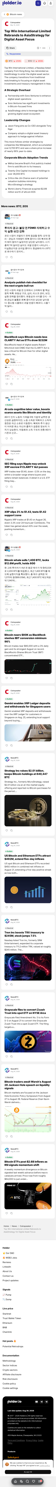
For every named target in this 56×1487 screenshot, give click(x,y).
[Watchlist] (33, 1481)
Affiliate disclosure (12, 1374)
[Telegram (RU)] (46, 1402)
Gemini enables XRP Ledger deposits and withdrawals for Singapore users (27, 705)
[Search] (38, 3)
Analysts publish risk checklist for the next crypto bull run (25, 284)
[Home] (15, 1481)
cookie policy (44, 1465)
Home (6, 1226)
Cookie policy (9, 1383)
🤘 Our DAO (8, 1253)
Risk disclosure (10, 1379)
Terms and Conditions (16, 1440)
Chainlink (7, 1332)
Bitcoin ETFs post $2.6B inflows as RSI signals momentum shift (25, 1163)
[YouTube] (37, 1402)
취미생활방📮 (16, 215)
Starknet (7, 1313)
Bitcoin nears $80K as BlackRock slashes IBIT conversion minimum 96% (25, 638)
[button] (27, 1481)
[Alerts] (44, 3)
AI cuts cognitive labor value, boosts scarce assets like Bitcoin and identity (27, 411)
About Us (7, 1271)
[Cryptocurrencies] (21, 1481)
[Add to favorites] (6, 257)
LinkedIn (7, 1266)
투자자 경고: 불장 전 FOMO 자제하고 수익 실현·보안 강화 (27, 229)
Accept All (28, 1472)
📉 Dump (7, 1299)
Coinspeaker (15, 22)
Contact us (8, 1276)
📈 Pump (7, 1294)
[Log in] (50, 3)
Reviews (7, 1262)
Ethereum (7, 1323)
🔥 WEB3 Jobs (10, 1257)
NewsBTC (14, 758)
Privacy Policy (31, 1440)
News (14, 1226)
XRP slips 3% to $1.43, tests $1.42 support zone (25, 513)
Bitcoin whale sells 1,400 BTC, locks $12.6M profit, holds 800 (26, 562)
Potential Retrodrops (13, 1346)
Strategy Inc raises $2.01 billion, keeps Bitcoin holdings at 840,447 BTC (25, 774)
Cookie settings (10, 1388)
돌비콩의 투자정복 (17, 270)
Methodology (9, 1360)
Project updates (10, 1280)
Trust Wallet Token (12, 1318)
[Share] (11, 257)
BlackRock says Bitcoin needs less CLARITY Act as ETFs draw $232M (25, 338)
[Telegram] (42, 1402)
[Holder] (14, 1402)
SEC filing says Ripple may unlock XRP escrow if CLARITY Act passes (26, 465)
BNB (5, 1327)
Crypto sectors (10, 1370)
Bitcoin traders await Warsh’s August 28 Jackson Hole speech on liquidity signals (27, 1085)
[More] (49, 48)
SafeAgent (13, 1457)
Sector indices (10, 1365)
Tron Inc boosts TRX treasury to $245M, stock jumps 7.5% (24, 934)
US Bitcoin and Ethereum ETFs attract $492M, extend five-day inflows (27, 857)
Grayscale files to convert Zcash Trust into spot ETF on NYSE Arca (25, 1011)
